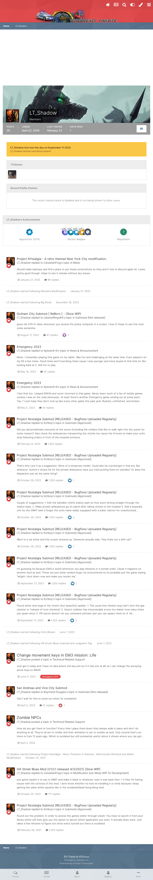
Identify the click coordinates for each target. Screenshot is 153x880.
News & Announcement (84, 350)
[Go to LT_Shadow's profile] (11, 261)
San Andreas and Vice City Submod (42, 688)
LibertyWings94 (53, 317)
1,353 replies (55, 443)
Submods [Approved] (78, 422)
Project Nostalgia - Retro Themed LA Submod (68, 754)
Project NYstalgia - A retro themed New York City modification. (62, 259)
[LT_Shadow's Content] (141, 128)
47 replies (52, 334)
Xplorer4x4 (50, 350)
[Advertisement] (76, 59)
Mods (76, 262)
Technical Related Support (69, 659)
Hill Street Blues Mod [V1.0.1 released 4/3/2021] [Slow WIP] (58, 769)
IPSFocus (84, 856)
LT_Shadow (24, 262)
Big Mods (46, 302)
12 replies (48, 705)
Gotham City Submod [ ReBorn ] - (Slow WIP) (49, 314)
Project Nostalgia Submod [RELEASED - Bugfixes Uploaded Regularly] (66, 419)
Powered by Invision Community (76, 863)
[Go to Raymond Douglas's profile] (12, 174)
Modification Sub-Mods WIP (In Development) (101, 773)
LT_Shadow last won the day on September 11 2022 (40, 147)
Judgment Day (84, 643)
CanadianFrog (52, 262)
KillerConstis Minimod (109, 754)
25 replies (49, 371)
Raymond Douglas (55, 691)
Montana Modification (54, 291)
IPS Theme (69, 856)
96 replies (53, 279)
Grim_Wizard (48, 632)
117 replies (53, 793)
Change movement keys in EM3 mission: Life (56, 655)
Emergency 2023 (29, 347)
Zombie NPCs (29, 717)
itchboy (48, 422)
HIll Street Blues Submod (55, 643)
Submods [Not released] (90, 317)
